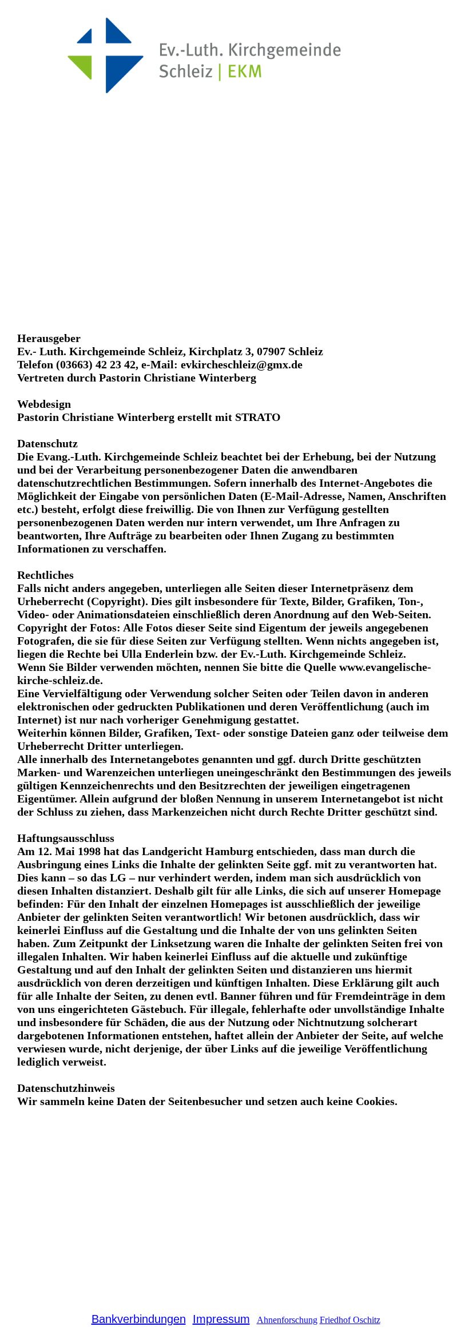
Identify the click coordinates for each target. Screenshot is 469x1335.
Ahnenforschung (287, 1320)
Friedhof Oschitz (350, 1320)
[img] (234, 57)
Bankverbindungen (139, 1319)
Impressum (221, 1319)
